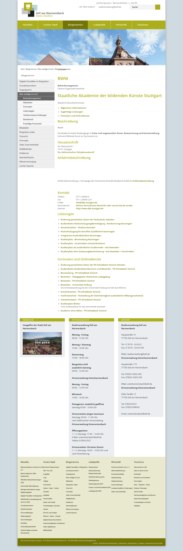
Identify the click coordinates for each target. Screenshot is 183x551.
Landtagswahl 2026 (95, 491)
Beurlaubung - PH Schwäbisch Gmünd (79, 272)
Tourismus (142, 24)
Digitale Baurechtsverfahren (52, 520)
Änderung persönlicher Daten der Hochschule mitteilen (87, 219)
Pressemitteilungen (27, 512)
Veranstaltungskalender (28, 526)
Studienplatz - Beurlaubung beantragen (80, 239)
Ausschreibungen (26, 519)
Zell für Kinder (138, 491)
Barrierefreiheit (120, 3)
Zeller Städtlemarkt (49, 527)
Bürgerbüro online (27, 132)
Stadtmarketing (116, 477)
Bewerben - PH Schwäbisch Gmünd (77, 280)
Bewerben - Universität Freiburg (76, 284)
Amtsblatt (24, 523)
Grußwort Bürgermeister (51, 467)
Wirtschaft (121, 24)
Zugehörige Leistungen (72, 111)
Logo (44, 477)
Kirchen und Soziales (50, 512)
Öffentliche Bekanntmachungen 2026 (31, 481)
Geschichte (47, 485)
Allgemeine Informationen (73, 107)
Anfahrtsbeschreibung (143, 180)
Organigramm (25, 90)
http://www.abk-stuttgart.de (89, 208)
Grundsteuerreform (27, 86)
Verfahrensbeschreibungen (35, 115)
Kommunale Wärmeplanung (29, 486)
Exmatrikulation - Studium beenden (78, 227)
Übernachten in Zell (140, 467)
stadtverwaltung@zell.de (110, 6)
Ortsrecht (23, 136)
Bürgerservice (75, 24)
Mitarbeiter (27, 102)
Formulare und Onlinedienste (75, 115)
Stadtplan (46, 495)
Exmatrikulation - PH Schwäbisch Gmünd (80, 291)
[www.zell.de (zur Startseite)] (43, 16)
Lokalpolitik (99, 24)
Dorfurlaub (137, 474)
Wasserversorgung (27, 161)
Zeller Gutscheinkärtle (29, 145)
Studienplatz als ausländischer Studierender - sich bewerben (90, 247)
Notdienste (24, 153)
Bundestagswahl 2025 (96, 484)
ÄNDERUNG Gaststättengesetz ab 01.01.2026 (31, 500)
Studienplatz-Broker (70, 303)
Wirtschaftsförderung (118, 470)
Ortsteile (46, 491)
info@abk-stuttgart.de (86, 202)
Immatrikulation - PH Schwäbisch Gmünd (80, 299)
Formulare (27, 107)
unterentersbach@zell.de (90, 437)
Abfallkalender (25, 149)
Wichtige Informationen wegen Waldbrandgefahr (30, 491)
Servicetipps (138, 481)
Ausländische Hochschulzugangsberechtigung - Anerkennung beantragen (96, 223)
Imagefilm (46, 474)
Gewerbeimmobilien (117, 474)
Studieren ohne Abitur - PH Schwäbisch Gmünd (83, 310)
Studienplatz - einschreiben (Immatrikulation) (83, 243)
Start (22, 69)
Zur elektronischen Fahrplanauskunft (76, 152)
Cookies (141, 543)
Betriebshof (28, 119)
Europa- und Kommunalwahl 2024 (100, 487)
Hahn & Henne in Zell (141, 470)
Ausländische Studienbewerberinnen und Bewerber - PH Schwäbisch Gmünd (98, 268)
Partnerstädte (47, 498)
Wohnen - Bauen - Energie (51, 516)
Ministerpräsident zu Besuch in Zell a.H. (32, 468)
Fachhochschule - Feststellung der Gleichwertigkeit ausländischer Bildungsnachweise (102, 295)
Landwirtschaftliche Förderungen (122, 488)
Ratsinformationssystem (96, 477)
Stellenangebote (26, 516)
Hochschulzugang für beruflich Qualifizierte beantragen (88, 231)
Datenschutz (132, 543)
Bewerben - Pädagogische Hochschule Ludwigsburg (85, 276)
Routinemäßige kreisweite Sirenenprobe (29, 531)
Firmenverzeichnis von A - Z (120, 467)
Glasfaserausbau (26, 509)
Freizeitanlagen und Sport (51, 506)
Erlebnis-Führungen (140, 488)
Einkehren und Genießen (142, 477)
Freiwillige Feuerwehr (32, 124)
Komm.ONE (158, 543)
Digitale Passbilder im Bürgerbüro (34, 81)
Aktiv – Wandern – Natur (142, 485)
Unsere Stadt (50, 24)
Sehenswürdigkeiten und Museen (54, 523)
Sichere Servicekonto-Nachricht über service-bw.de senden (104, 205)
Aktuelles (28, 24)
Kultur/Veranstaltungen (141, 498)
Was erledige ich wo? (46, 69)
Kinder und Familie (49, 502)
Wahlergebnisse (94, 480)
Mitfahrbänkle (47, 530)
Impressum (123, 543)
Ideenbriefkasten (26, 157)
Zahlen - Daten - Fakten (51, 488)
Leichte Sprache (103, 3)
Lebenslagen (28, 111)
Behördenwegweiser (32, 98)
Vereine (45, 509)
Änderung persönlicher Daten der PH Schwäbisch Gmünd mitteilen (93, 264)
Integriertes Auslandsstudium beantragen (81, 235)
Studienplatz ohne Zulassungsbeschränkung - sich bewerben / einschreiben (97, 251)
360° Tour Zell (47, 470)
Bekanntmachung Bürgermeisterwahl (95, 472)
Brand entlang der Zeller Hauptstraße (28, 475)
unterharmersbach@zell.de (139, 384)
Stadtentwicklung (116, 481)
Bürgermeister (93, 467)
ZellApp (45, 481)
